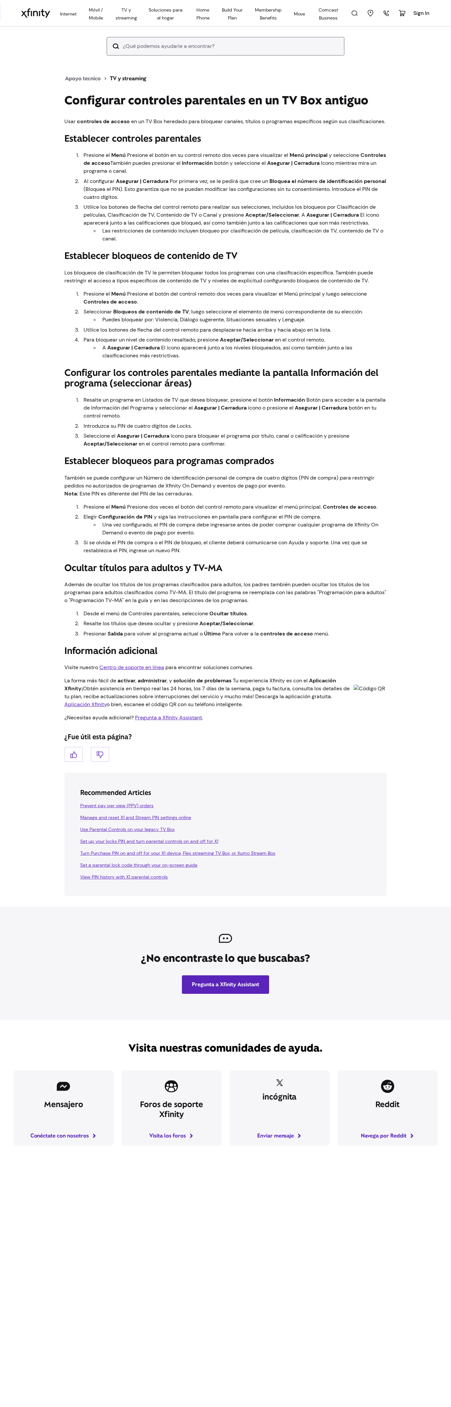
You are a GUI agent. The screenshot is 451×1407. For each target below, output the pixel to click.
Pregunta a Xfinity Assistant (168, 717)
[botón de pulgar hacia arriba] (73, 754)
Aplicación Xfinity (85, 704)
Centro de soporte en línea (131, 667)
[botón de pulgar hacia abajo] (100, 754)
